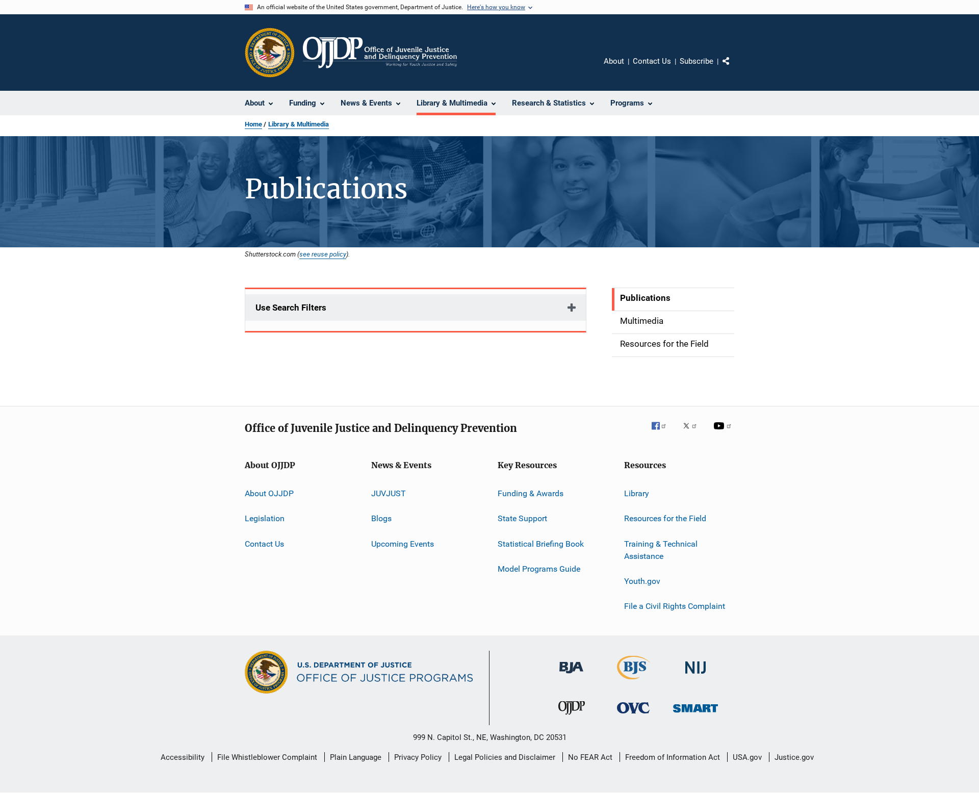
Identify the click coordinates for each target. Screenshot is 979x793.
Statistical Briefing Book (541, 544)
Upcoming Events (402, 544)
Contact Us (652, 61)
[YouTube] (724, 433)
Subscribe (696, 61)
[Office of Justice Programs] (270, 53)
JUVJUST (388, 493)
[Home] (380, 52)
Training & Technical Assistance (661, 550)
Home (253, 124)
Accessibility (182, 757)
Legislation (265, 518)
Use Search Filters (290, 307)
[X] (693, 433)
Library (636, 493)
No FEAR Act (590, 757)
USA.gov (747, 757)
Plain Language (355, 757)
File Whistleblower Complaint (267, 757)
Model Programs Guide (539, 569)
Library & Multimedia (298, 124)
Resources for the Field (665, 518)
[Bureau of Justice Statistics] (633, 681)
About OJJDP (269, 493)
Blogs (381, 518)
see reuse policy (322, 254)
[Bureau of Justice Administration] (571, 675)
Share (734, 68)
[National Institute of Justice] (695, 675)
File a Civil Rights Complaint (674, 606)
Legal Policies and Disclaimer (504, 757)
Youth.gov (642, 581)
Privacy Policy (418, 757)
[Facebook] (663, 433)
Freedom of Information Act (672, 757)
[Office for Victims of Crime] (633, 715)
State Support (522, 518)
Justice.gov (794, 757)
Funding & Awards (530, 493)
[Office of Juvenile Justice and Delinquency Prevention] (571, 716)
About (614, 61)
